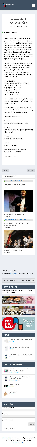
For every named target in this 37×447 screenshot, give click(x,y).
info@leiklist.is (6, 438)
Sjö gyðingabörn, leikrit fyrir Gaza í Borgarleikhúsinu (16, 224)
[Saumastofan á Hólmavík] (18, 239)
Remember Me (8, 420)
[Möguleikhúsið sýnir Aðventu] (18, 201)
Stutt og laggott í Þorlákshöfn (15, 185)
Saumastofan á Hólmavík (13, 250)
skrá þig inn (13, 273)
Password (5, 414)
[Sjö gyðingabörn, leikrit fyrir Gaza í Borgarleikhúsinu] (18, 220)
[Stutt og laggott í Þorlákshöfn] (18, 181)
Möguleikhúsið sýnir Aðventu (14, 214)
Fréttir (21, 26)
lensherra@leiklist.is (18, 442)
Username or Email (8, 408)
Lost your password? (9, 428)
